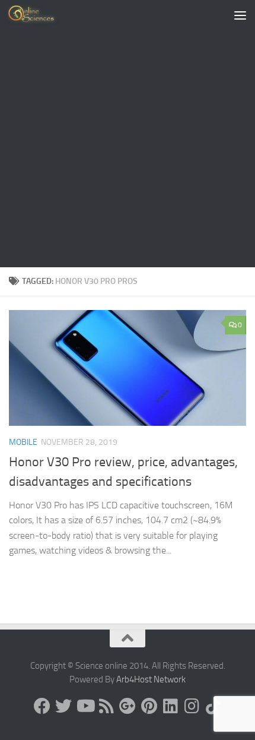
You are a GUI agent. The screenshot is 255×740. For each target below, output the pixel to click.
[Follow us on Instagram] (191, 706)
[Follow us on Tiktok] (213, 706)
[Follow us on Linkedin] (170, 706)
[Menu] (240, 15)
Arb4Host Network (151, 679)
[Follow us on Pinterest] (149, 706)
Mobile (23, 442)
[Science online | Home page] (41, 15)
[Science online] (42, 706)
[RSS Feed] (106, 706)
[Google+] (127, 706)
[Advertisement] (127, 133)
